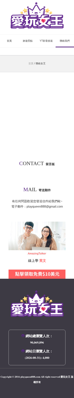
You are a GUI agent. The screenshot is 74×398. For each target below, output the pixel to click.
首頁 (9, 40)
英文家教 (15, 224)
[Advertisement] (37, 118)
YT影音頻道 (46, 40)
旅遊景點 (28, 40)
